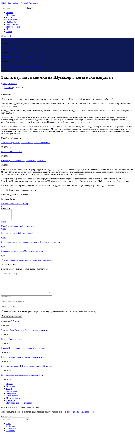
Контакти (10, 400)
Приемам (76, 412)
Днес (8, 29)
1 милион (5, 203)
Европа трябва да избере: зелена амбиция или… (22, 375)
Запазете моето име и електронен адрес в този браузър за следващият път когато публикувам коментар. (50, 311)
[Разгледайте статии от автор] (6, 219)
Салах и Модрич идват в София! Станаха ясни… (23, 66)
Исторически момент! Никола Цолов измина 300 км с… (26, 366)
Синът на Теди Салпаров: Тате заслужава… (20, 39)
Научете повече (88, 412)
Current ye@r (7, 321)
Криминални (12, 20)
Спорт (9, 17)
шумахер (24, 203)
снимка (17, 203)
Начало (9, 12)
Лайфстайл (11, 22)
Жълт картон (12, 24)
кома (12, 203)
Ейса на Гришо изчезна (11, 48)
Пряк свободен (13, 27)
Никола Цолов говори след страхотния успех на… (23, 57)
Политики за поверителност (19, 403)
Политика (10, 15)
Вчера (9, 31)
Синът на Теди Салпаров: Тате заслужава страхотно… (25, 143)
